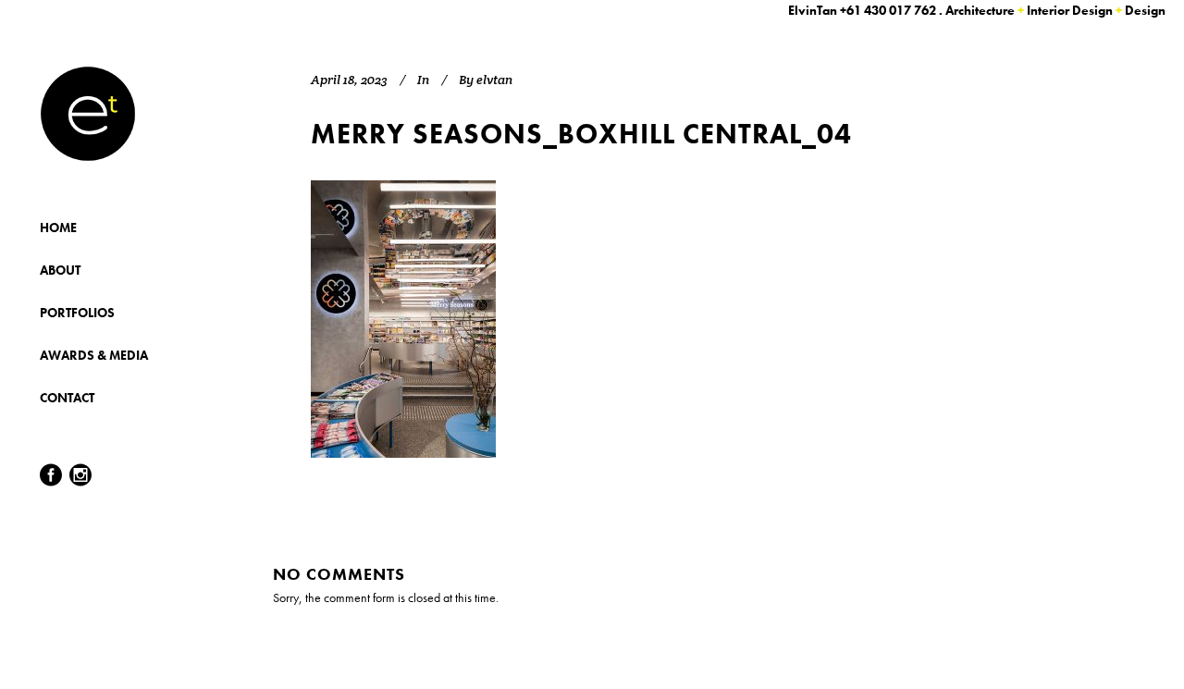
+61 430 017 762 (888, 10)
